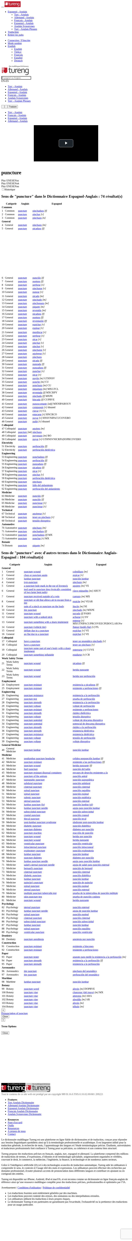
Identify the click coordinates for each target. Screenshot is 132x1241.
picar (35, 339)
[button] (17, 11)
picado (36, 296)
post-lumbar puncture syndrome (40, 822)
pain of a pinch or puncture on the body (44, 606)
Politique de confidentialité (56, 1187)
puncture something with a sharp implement (46, 622)
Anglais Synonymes (24, 26)
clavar (36, 410)
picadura (37, 228)
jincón (76, 606)
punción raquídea (81, 790)
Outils (11, 1125)
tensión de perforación (84, 737)
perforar (37, 285)
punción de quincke (83, 882)
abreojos (77, 996)
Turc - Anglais (21, 14)
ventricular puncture (34, 843)
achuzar (77, 617)
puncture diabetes (33, 829)
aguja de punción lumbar (85, 910)
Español (18, 57)
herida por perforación (84, 676)
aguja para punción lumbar (86, 808)
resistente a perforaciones (85, 688)
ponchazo (37, 385)
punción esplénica (82, 797)
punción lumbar (81, 578)
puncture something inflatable (39, 654)
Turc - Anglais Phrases (25, 29)
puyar (35, 418)
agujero (36, 428)
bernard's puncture (33, 868)
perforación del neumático (86, 974)
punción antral (80, 776)
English (18, 49)
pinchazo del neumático (85, 971)
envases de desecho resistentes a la (90, 772)
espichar (37, 324)
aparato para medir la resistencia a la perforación (97, 957)
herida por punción (82, 836)
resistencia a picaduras (84, 684)
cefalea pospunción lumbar (86, 758)
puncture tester (31, 957)
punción (37, 277)
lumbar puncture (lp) (34, 804)
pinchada (37, 396)
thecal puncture (31, 818)
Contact (12, 1134)
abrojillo (77, 999)
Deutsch (18, 60)
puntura (36, 281)
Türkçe (17, 52)
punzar (36, 292)
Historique (10, 189)
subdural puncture (33, 783)
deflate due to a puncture (36, 630)
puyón (36, 378)
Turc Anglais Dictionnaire (21, 1102)
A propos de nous (17, 1131)
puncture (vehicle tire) (35, 627)
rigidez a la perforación (84, 727)
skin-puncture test (33, 896)
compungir (38, 407)
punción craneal (81, 815)
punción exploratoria (83, 850)
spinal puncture (31, 790)
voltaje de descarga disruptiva (88, 720)
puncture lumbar (32, 750)
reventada (37, 392)
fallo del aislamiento (43, 485)
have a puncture (32, 641)
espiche (76, 601)
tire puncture (30, 610)
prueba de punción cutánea (86, 896)
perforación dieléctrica (44, 449)
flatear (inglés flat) (82, 627)
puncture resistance (33, 695)
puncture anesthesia (34, 939)
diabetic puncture (32, 825)
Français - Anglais (23, 20)
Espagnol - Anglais (23, 23)
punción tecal (79, 818)
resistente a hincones (83, 946)
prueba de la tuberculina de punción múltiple (95, 893)
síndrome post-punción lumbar (88, 822)
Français (18, 54)
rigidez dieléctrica (82, 713)
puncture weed (31, 988)
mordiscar (37, 332)
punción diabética (82, 825)
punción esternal (81, 801)
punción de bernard (82, 868)
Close (5, 1016)
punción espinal (81, 794)
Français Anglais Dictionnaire (23, 1111)
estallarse (77, 654)
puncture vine (31, 992)
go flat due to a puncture (36, 634)
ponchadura (38, 457)
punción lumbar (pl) (83, 804)
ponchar (37, 538)
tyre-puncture (31, 582)
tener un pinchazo (42, 517)
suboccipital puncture (35, 811)
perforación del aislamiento (46, 488)
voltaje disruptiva (81, 741)
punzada (37, 364)
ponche (36, 381)
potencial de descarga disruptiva (89, 723)
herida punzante (81, 669)
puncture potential (33, 720)
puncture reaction (33, 833)
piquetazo (37, 389)
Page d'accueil (15, 1122)
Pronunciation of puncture (14, 1013)
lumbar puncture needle (36, 808)
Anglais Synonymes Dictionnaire (24, 1114)
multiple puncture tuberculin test (40, 893)
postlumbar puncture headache (39, 758)
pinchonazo (38, 303)
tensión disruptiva (41, 520)
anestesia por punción (84, 939)
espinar (36, 328)
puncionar (38, 503)
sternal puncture (32, 801)
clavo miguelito (80, 590)
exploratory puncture (34, 850)
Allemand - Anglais (24, 17)
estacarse (37, 414)
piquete (36, 306)
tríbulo (76, 1006)
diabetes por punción (83, 829)
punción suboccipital (83, 811)
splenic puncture (32, 797)
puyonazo (37, 435)
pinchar (36, 214)
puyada (76, 613)
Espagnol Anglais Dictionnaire (23, 1108)
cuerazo (77, 596)
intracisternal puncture (35, 847)
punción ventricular (82, 843)
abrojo (76, 988)
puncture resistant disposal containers (42, 772)
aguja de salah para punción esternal (91, 864)
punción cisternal (81, 786)
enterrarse (78, 649)
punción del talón (81, 769)
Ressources (13, 1128)
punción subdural (81, 783)
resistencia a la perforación (86, 695)
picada (36, 360)
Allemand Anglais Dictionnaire (23, 1105)
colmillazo (78, 571)
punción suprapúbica (83, 779)
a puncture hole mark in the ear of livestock (46, 585)
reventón (37, 310)
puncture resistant (33, 684)
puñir (35, 421)
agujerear (37, 353)
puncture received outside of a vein (41, 596)
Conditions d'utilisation (29, 1187)
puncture (22, 210)
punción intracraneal (83, 847)
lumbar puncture (32, 578)
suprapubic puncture (34, 779)
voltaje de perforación (84, 706)
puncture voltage (32, 706)
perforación (38, 446)
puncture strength (33, 702)
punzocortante (40, 403)
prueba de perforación (84, 698)
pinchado (37, 299)
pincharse (37, 288)
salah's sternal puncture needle (39, 864)
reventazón (38, 321)
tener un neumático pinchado (87, 641)
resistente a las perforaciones (87, 762)
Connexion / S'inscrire (19, 40)
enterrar (76, 620)
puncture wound (32, 571)
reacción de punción (83, 833)
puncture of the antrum (35, 776)
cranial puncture (32, 815)
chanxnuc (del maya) (83, 992)
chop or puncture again (35, 575)
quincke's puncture (33, 882)
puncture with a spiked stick (38, 617)
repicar (76, 575)
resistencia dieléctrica (83, 730)
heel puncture (31, 769)
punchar (37, 371)
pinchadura (38, 210)
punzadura (38, 367)
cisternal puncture (33, 786)
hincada (36, 399)
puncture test (30, 698)
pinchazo (37, 217)
